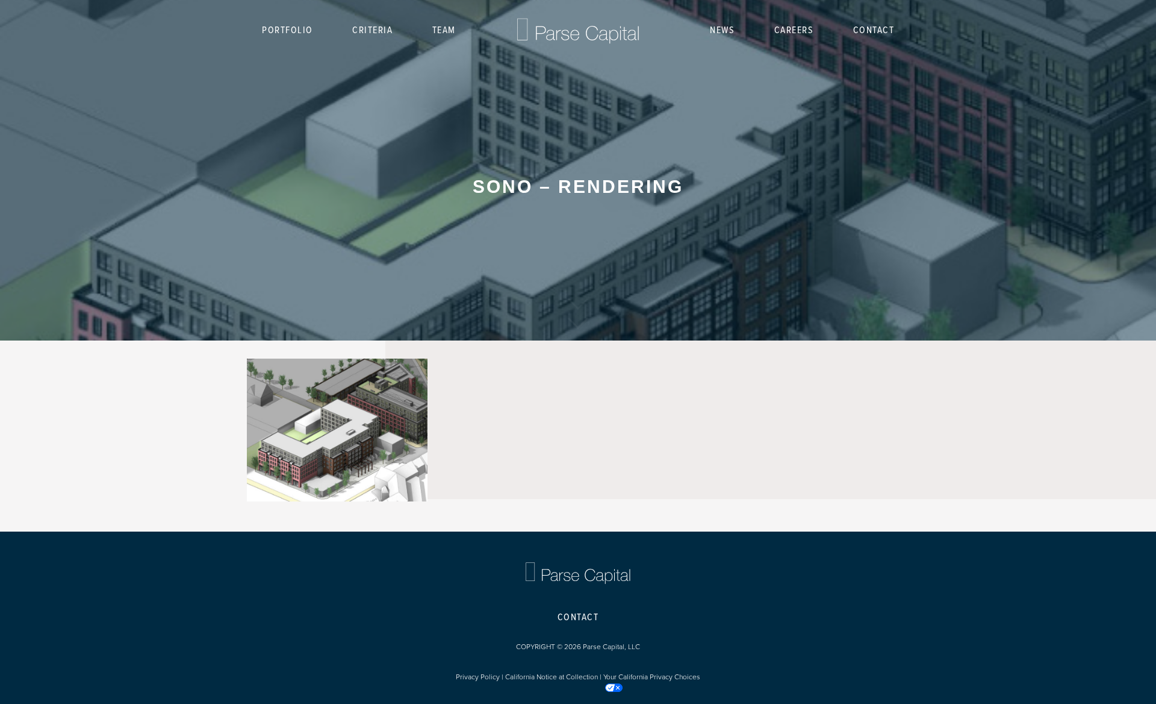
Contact (874, 30)
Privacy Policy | (480, 677)
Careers (794, 30)
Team (444, 30)
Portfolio (287, 30)
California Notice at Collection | (554, 677)
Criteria (372, 30)
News (722, 30)
